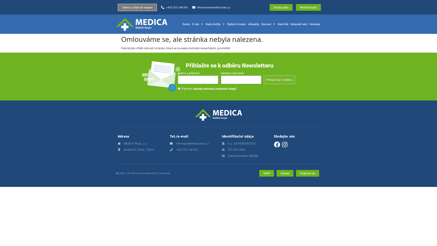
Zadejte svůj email (232, 73)
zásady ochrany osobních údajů (214, 89)
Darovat (266, 24)
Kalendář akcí (299, 24)
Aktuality (253, 24)
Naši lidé (283, 24)
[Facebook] (277, 144)
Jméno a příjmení (189, 73)
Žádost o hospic (236, 24)
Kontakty (315, 24)
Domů (186, 24)
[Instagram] (285, 144)
